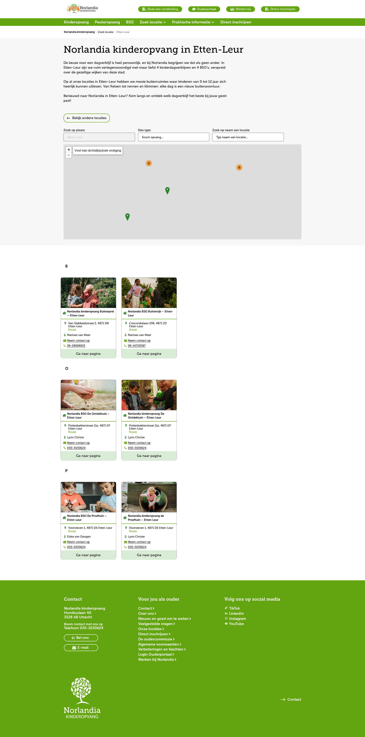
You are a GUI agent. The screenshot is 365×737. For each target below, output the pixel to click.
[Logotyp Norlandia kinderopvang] (82, 699)
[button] (240, 168)
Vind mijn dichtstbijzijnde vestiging (98, 150)
